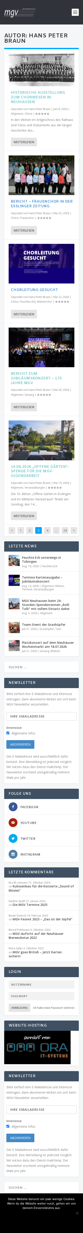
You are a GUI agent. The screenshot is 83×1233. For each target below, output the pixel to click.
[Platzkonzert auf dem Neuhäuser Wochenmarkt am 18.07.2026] (14, 645)
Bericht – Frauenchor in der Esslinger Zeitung (42, 204)
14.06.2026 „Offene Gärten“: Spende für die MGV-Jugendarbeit (40, 472)
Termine (27, 589)
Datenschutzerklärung (41, 1224)
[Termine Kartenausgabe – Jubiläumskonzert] (14, 580)
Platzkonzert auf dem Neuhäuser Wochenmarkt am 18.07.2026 (48, 644)
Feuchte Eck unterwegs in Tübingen (41, 559)
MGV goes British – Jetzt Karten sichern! (35, 954)
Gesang (29, 395)
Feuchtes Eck (28, 302)
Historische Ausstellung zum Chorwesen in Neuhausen (38, 97)
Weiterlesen (24, 142)
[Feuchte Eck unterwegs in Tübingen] (14, 560)
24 (65, 530)
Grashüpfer (47, 629)
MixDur (59, 586)
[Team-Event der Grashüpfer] (14, 627)
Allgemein (17, 114)
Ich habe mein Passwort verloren (53, 1008)
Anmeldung (19, 1008)
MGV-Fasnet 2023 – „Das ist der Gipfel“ (42, 919)
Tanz (58, 629)
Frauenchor (27, 218)
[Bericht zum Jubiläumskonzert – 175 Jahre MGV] (42, 347)
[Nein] (77, 1213)
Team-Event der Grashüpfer (44, 624)
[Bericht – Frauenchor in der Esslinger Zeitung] (42, 175)
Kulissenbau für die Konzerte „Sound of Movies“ (41, 888)
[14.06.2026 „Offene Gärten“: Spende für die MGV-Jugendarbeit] (42, 440)
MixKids (55, 651)
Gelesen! (34, 1215)
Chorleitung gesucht (34, 290)
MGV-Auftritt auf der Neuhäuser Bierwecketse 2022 (36, 935)
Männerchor (44, 302)
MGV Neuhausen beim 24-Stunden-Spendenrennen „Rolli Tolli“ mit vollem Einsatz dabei (45, 605)
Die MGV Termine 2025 (30, 905)
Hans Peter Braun (39, 109)
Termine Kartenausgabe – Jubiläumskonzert (42, 579)
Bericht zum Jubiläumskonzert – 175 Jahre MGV (36, 378)
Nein (52, 1215)
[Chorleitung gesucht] (42, 263)
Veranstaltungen (35, 487)
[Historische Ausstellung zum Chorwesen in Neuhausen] (42, 70)
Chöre (28, 114)
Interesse (14, 728)
